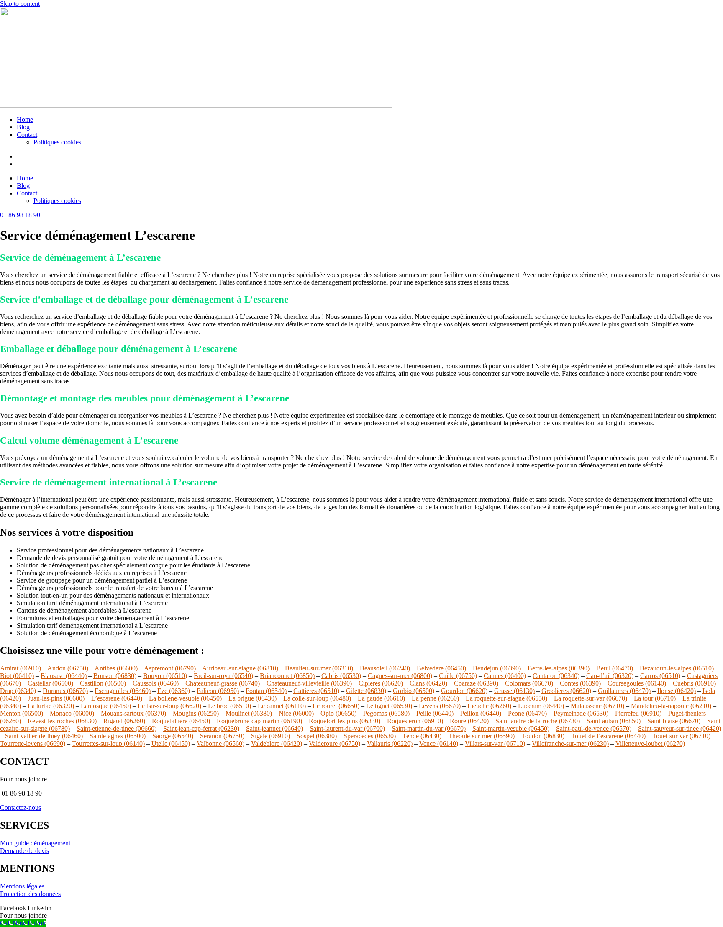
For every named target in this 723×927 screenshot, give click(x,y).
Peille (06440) (435, 713)
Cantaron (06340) (556, 675)
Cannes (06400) (505, 675)
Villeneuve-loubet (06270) (650, 743)
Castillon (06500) (103, 683)
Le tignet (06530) (389, 705)
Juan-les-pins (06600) (56, 698)
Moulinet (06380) (249, 713)
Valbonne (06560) (220, 743)
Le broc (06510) (229, 705)
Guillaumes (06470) (624, 690)
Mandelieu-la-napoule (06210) (671, 705)
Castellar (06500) (50, 683)
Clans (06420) (428, 683)
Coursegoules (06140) (637, 683)
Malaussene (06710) (597, 705)
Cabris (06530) (341, 675)
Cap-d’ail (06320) (609, 675)
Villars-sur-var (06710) (495, 743)
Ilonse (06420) (676, 690)
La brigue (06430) (252, 698)
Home (25, 119)
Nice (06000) (296, 713)
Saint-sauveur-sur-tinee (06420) (679, 728)
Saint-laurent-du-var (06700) (347, 728)
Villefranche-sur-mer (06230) (570, 743)
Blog (23, 127)
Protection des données (30, 893)
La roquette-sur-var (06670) (590, 698)
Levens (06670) (440, 705)
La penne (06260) (435, 698)
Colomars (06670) (529, 683)
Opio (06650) (338, 713)
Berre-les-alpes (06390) (559, 668)
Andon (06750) (67, 668)
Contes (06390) (580, 683)
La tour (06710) (655, 698)
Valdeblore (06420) (276, 743)
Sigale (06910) (270, 736)
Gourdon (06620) (464, 690)
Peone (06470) (527, 713)
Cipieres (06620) (381, 683)
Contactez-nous (20, 807)
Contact (27, 134)
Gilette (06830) (366, 690)
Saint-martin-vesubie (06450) (510, 728)
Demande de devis (24, 850)
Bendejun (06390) (497, 668)
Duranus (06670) (65, 690)
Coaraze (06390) (476, 683)
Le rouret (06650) (336, 705)
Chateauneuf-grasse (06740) (222, 683)
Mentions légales (22, 886)
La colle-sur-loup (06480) (317, 698)
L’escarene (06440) (116, 698)
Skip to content (20, 3)
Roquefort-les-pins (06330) (344, 720)
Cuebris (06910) (694, 683)
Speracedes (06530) (370, 736)
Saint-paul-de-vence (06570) (593, 728)
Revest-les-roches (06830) (62, 720)
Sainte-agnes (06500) (118, 736)
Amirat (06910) (20, 668)
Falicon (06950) (218, 690)
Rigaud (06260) (124, 720)
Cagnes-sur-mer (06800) (400, 675)
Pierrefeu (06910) (638, 713)
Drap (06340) (18, 690)
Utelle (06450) (170, 743)
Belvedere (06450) (441, 668)
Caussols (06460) (156, 683)
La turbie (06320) (51, 705)
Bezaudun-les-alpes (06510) (677, 668)
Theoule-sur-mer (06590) (481, 736)
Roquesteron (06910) (415, 720)
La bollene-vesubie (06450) (185, 698)
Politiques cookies (57, 142)
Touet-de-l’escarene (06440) (608, 736)
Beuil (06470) (614, 668)
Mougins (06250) (196, 713)
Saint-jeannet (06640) (274, 728)
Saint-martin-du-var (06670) (429, 728)
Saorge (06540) (172, 736)
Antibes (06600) (116, 668)
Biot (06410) (17, 675)
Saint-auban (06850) (614, 720)
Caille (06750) (458, 675)
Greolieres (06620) (566, 690)
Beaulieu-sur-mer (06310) (319, 668)
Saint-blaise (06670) (673, 720)
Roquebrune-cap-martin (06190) (259, 720)
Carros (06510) (660, 675)
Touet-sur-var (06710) (681, 736)
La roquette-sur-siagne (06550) (506, 698)
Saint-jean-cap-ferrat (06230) (201, 728)
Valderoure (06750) (334, 743)
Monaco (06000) (72, 713)
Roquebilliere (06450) (181, 720)
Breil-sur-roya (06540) (223, 675)
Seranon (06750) (222, 736)
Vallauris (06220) (390, 743)
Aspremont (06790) (170, 668)
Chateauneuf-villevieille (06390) (309, 683)
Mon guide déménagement (35, 843)
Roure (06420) (469, 720)
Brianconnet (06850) (287, 675)
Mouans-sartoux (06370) (133, 713)
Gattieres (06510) (316, 690)
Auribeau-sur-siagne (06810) (240, 668)
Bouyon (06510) (165, 675)
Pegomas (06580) (386, 713)
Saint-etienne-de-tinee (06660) (116, 728)
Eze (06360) (173, 690)
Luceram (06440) (541, 705)
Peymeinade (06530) (581, 713)
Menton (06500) (21, 713)
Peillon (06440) (480, 713)
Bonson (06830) (114, 675)
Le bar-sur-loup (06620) (169, 705)
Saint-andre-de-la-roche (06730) (537, 720)
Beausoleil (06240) (385, 668)
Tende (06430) (422, 736)
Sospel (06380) (317, 736)
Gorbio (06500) (413, 690)
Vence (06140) (438, 743)
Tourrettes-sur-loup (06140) (108, 743)
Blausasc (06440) (64, 675)
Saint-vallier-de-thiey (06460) (44, 736)
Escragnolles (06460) (123, 690)
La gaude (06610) (381, 698)
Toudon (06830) (542, 736)
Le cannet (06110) (282, 705)
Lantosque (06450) (106, 705)
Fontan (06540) (266, 690)
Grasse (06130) (514, 690)
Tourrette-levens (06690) (32, 743)
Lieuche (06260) (489, 705)
